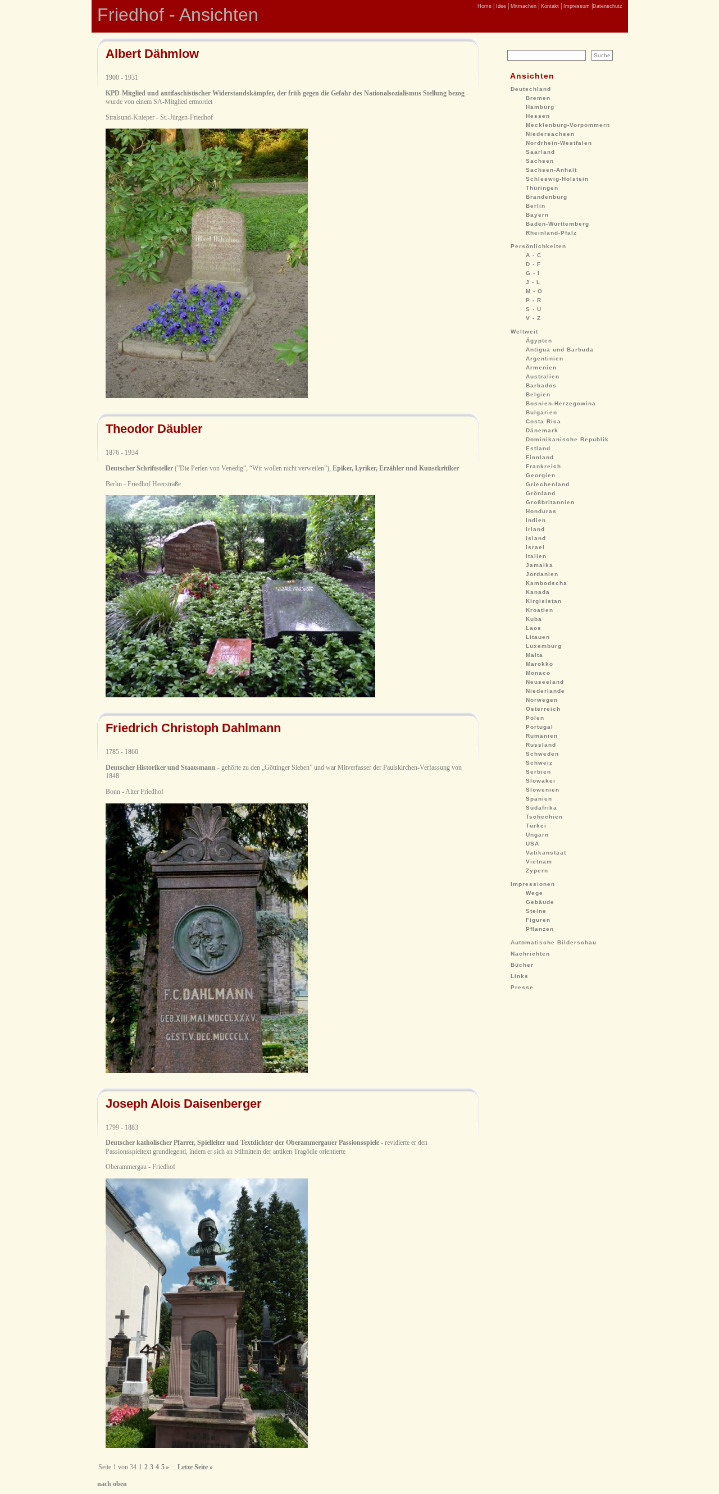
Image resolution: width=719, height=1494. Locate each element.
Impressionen (533, 884)
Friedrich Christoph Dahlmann (193, 728)
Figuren (538, 920)
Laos (533, 628)
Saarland (540, 152)
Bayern (537, 215)
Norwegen (542, 700)
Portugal (539, 727)
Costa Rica (543, 421)
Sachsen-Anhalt (551, 170)
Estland (538, 448)
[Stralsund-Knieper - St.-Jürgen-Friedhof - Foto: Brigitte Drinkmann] (207, 396)
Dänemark (542, 430)
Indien (536, 520)
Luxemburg (544, 646)
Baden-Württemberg (557, 224)
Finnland (540, 457)
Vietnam (539, 861)
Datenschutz (607, 6)
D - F (533, 264)
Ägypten (539, 340)
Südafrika (541, 808)
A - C (533, 255)
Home (484, 6)
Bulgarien (541, 412)
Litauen (538, 637)
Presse (522, 987)
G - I (533, 273)
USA (532, 843)
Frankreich (543, 466)
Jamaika (539, 565)
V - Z (533, 318)
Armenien (541, 367)
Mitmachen (522, 6)
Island (536, 538)
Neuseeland (545, 682)
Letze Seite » (195, 1467)
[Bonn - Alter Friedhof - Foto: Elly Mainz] (207, 1071)
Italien (536, 556)
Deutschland (531, 89)
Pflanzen (540, 929)
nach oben (112, 1484)
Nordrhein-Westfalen (559, 143)
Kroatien (539, 610)
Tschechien (544, 817)
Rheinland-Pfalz (551, 233)
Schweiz (539, 763)
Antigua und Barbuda (560, 349)
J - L (533, 282)
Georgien (541, 475)
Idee (500, 6)
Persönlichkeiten (538, 246)
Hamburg (540, 107)
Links (520, 976)
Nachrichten (530, 954)
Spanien (539, 799)
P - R (533, 300)
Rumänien (542, 736)
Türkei (536, 826)
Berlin (535, 206)
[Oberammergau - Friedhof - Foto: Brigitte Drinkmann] (207, 1446)
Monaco (538, 673)
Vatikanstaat (546, 852)
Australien (542, 376)
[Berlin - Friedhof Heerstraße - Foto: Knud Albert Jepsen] (240, 695)
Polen (535, 718)
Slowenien (542, 790)
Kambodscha (546, 583)
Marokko (539, 664)
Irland (535, 529)
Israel (535, 547)
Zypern (537, 870)
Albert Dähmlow (152, 54)
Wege (534, 893)
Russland (541, 745)
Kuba (534, 619)
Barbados (541, 385)
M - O (534, 291)
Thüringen (542, 188)
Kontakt (549, 6)
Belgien (538, 394)
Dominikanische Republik (567, 439)
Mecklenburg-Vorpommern (568, 125)
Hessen (538, 116)
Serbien (538, 772)
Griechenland (548, 484)
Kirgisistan (544, 601)
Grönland (541, 493)
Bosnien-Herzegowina (561, 403)
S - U (533, 309)
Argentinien (544, 358)
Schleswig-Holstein (557, 179)
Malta (534, 655)
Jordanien (542, 574)
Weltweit (524, 331)
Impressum (576, 6)
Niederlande (545, 691)
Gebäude (540, 902)
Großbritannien (550, 502)
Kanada (538, 592)
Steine (536, 911)
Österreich (543, 709)
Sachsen (540, 161)
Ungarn (537, 834)
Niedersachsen (550, 134)
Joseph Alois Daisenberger (184, 1103)
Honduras (541, 511)
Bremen (538, 98)
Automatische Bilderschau (554, 942)
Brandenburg (546, 197)
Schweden (542, 754)
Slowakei (541, 781)
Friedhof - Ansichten (177, 14)
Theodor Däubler (154, 429)
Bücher (522, 965)
